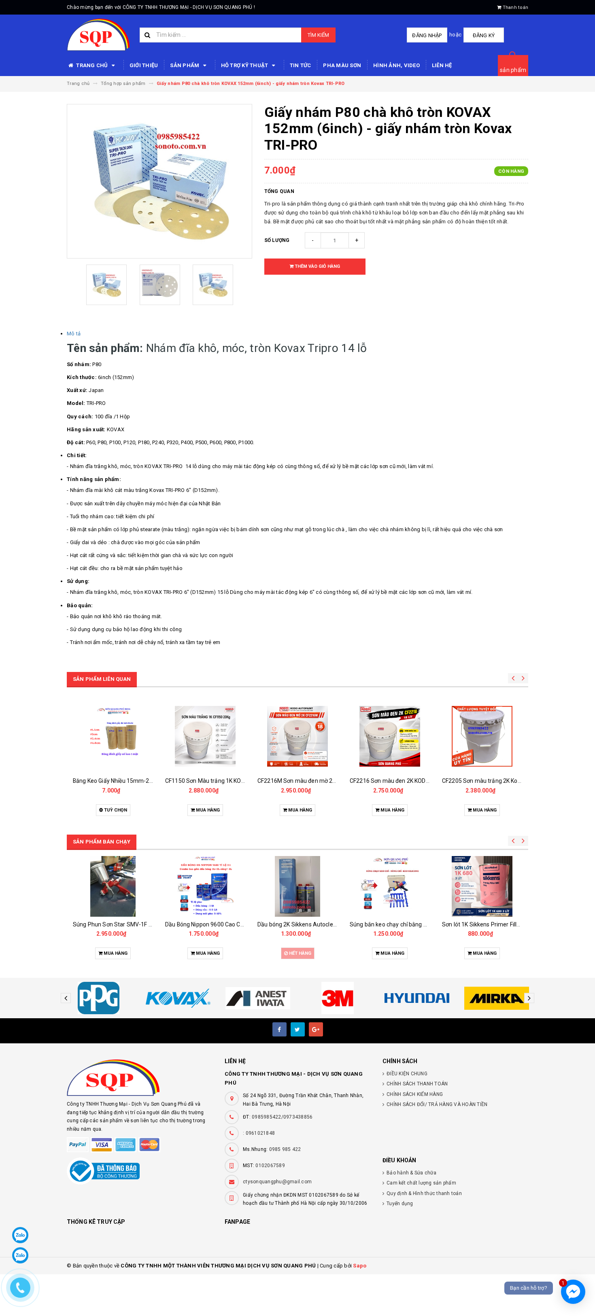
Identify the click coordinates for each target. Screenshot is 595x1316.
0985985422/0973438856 (282, 1117)
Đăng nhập (427, 35)
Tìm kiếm (318, 35)
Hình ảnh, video (396, 65)
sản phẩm (513, 70)
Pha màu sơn (342, 65)
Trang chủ (92, 65)
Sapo (359, 1266)
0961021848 (260, 1133)
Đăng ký (484, 35)
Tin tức (300, 65)
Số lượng (277, 240)
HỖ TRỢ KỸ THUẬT (245, 65)
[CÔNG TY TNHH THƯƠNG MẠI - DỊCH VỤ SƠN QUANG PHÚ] (139, 1077)
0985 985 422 (285, 1149)
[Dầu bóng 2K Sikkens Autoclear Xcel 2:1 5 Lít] (297, 886)
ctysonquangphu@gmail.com (277, 1182)
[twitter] (298, 1029)
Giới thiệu (144, 65)
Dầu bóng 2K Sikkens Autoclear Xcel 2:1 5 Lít (314, 924)
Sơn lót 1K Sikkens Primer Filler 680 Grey (494, 924)
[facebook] (279, 1029)
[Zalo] (20, 1235)
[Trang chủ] (98, 35)
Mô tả (74, 334)
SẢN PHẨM (185, 65)
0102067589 (270, 1165)
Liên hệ (442, 65)
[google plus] (316, 1029)
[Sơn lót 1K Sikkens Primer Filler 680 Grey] (482, 886)
